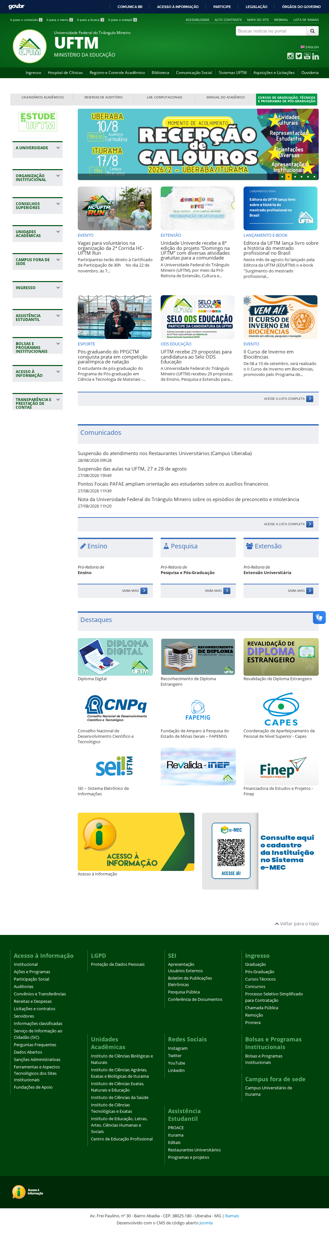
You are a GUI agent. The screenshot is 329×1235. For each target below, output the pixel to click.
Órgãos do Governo (301, 7)
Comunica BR (130, 7)
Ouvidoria (310, 72)
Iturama (175, 1135)
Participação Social (31, 979)
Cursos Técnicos (260, 979)
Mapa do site (258, 19)
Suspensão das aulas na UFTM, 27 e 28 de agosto (132, 468)
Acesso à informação (178, 7)
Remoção (254, 1015)
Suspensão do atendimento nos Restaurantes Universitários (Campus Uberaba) (165, 453)
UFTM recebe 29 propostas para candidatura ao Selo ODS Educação (196, 356)
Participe (222, 7)
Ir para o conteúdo (26, 20)
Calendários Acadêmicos (43, 97)
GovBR (16, 7)
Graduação (255, 964)
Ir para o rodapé (122, 20)
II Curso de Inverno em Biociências (269, 354)
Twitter (175, 1055)
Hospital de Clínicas (65, 72)
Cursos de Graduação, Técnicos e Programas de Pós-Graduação (287, 100)
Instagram (178, 1048)
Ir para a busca (90, 20)
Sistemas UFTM (233, 72)
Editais (174, 1142)
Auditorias (23, 986)
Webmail (281, 19)
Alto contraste (228, 19)
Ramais (232, 1216)
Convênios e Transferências (40, 994)
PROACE (176, 1127)
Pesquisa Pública (184, 992)
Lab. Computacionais (164, 97)
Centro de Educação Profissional (122, 1139)
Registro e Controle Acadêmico (117, 72)
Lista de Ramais (306, 19)
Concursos (255, 986)
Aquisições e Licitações (274, 72)
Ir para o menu (59, 20)
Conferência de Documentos (195, 999)
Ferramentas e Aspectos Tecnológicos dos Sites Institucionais (37, 1073)
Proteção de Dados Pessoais (118, 964)
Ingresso (33, 72)
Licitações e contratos (34, 1008)
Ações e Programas (32, 971)
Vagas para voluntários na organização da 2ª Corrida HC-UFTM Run (111, 248)
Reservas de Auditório (103, 97)
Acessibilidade (197, 19)
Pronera (253, 1022)
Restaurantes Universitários (194, 1150)
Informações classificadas (38, 1023)
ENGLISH (312, 47)
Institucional (26, 964)
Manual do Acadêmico (226, 97)
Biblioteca (160, 72)
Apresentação (181, 964)
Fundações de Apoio (33, 1087)
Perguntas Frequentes (35, 1044)
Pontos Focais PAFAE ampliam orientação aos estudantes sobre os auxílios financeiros (173, 483)
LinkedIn (176, 1070)
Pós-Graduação (259, 971)
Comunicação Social (194, 72)
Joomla (206, 1223)
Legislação (256, 7)
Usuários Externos (185, 971)
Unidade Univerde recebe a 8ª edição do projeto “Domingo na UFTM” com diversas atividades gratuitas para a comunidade (195, 250)
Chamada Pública (261, 1008)
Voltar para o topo (299, 923)
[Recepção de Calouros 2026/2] (198, 144)
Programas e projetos (188, 1157)
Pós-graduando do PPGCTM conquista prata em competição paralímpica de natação (112, 356)
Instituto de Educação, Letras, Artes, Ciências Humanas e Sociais (119, 1125)
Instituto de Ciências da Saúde (119, 1097)
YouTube (176, 1063)
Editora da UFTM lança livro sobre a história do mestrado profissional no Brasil (281, 248)
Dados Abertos (28, 1052)
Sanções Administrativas (37, 1059)
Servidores (24, 1016)
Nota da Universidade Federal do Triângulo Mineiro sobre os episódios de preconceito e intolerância (188, 499)
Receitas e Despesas (33, 1001)
